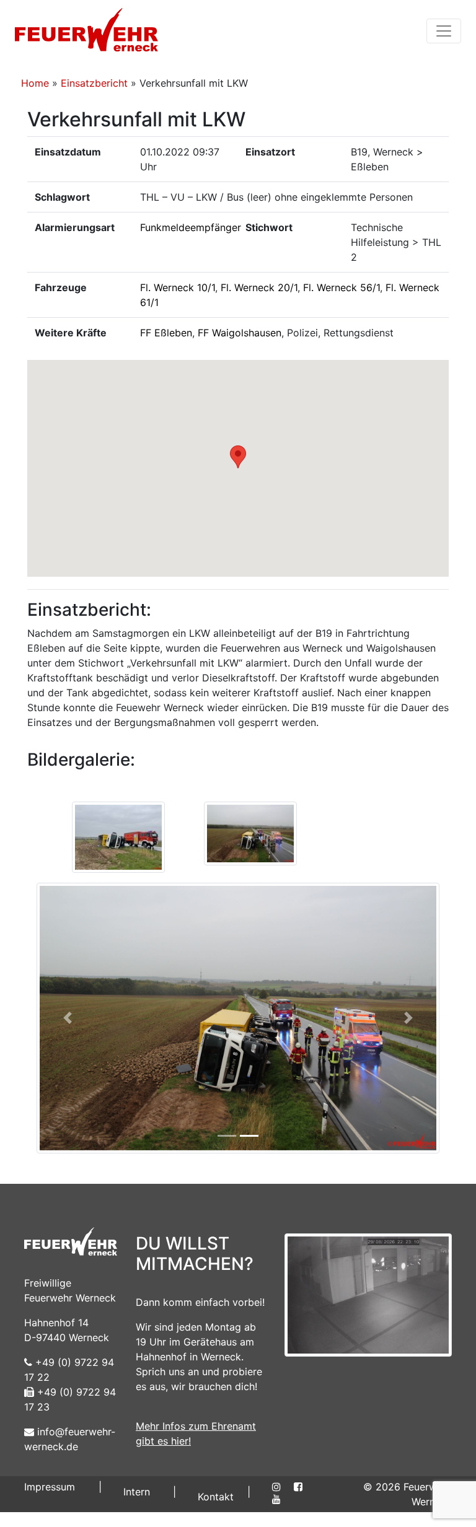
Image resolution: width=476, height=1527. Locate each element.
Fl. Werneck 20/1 (259, 287)
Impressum (49, 1487)
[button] (238, 456)
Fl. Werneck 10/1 (177, 287)
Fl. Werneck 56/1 (341, 287)
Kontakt (216, 1496)
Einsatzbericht (94, 83)
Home (35, 83)
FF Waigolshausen (239, 332)
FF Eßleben (166, 332)
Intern (136, 1491)
